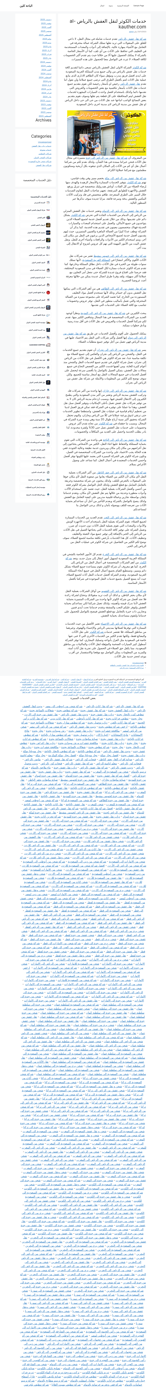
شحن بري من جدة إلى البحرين (39, 1286)
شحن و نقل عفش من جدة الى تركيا (95, 1123)
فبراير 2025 (46, 54)
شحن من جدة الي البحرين (82, 1274)
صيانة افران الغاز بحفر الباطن (115, 759)
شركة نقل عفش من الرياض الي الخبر (125, 517)
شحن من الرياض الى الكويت (116, 1204)
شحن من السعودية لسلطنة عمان (104, 1065)
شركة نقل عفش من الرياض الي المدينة (103, 313)
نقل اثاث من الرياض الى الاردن (83, 849)
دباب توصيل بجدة (97, 722)
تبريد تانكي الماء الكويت (95, 1372)
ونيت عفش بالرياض (122, 767)
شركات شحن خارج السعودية (39, 161)
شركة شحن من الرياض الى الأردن (127, 865)
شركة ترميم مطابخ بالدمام (52, 1380)
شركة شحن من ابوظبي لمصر (41, 800)
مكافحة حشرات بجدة (107, 730)
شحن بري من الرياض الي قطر (126, 931)
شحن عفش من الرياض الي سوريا (90, 1303)
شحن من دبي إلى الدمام (63, 1364)
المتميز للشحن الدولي (138, 690)
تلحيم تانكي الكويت (123, 1372)
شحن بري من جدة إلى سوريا (118, 1327)
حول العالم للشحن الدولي (93, 687)
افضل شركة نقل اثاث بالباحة (97, 808)
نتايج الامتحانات (119, 734)
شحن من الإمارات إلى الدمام (97, 1364)
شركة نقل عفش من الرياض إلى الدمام (124, 211)
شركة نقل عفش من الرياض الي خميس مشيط (120, 255)
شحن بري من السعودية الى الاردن (111, 890)
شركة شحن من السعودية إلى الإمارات (55, 967)
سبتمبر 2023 (46, 112)
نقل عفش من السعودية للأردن (104, 877)
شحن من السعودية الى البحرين (124, 1245)
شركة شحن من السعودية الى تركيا (62, 1094)
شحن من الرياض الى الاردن (129, 857)
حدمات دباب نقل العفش (41, 146)
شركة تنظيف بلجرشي (36, 1384)
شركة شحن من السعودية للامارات (77, 980)
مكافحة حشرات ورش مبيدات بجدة (78, 743)
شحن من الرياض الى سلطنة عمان (108, 1045)
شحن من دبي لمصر (36, 894)
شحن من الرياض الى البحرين (73, 1258)
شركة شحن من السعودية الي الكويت (97, 1188)
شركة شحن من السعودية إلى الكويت (122, 1192)
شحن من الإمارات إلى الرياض (64, 1343)
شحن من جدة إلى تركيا (132, 1123)
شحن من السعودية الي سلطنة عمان (121, 1053)
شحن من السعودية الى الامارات (43, 984)
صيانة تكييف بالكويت (49, 1376)
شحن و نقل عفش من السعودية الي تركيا (99, 1086)
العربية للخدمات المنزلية (88, 695)
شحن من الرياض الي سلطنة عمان (69, 1033)
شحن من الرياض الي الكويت (74, 1200)
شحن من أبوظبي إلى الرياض (117, 1347)
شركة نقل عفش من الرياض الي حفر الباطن (121, 472)
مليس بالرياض (33, 759)
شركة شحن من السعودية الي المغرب (112, 1139)
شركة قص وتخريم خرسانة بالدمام (102, 1384)
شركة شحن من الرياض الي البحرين (73, 1266)
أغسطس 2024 (45, 77)
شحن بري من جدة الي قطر (99, 943)
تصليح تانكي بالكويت (48, 1368)
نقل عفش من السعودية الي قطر (113, 906)
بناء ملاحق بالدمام (41, 767)
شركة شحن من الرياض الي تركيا (60, 1098)
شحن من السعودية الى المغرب (110, 771)
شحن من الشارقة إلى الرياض (81, 1347)
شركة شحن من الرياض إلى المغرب (124, 1155)
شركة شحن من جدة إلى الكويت (46, 1221)
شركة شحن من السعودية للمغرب (125, 804)
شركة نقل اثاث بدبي (61, 718)
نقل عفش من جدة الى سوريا (59, 1315)
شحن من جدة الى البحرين (50, 1278)
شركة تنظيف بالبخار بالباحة (59, 751)
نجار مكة (40, 755)
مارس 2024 (46, 89)
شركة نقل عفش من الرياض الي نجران (119, 349)
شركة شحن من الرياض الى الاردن (63, 837)
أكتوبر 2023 (46, 108)
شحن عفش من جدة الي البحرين (61, 1282)
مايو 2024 (47, 81)
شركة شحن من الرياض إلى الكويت (121, 1209)
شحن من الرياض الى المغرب (38, 1147)
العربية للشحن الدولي (70, 695)
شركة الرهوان (88, 679)
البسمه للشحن (57, 692)
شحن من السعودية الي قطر (115, 910)
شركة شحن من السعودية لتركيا (78, 800)
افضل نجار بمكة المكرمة (62, 755)
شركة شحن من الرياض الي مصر (47, 726)
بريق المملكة (132, 684)
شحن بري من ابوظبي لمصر (82, 828)
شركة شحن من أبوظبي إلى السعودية (44, 861)
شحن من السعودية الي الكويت (66, 1196)
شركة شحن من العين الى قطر (69, 947)
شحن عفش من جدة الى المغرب (74, 1168)
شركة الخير (65, 679)
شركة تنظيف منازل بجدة (71, 722)
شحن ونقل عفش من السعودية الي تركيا (108, 1094)
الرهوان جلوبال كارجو (71, 690)
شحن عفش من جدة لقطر (79, 935)
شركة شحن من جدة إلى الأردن (108, 833)
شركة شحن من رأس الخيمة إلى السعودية (109, 1331)
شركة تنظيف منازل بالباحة (56, 734)
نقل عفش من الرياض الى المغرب (77, 1147)
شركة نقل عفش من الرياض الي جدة (106, 157)
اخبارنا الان (102, 734)
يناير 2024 (47, 97)
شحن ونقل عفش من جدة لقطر (73, 955)
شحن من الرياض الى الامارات (48, 963)
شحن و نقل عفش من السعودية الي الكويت (48, 1188)
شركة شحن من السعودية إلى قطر (74, 922)
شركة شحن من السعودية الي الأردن (68, 890)
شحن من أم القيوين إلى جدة (38, 1360)
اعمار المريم (52, 682)
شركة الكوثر (139, 67)
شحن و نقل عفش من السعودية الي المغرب (74, 1135)
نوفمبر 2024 (46, 66)
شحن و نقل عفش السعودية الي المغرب (83, 1131)
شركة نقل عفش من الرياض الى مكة (125, 178)
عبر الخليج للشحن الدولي (41, 692)
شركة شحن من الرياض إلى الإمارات (84, 984)
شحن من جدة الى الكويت (119, 1221)
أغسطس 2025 (45, 35)
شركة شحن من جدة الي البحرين (101, 1282)
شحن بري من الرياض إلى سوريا (90, 1311)
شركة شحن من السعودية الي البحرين (51, 1237)
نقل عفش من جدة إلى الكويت (79, 1229)
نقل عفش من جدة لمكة (42, 812)
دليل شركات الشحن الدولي (72, 687)
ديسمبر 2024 (45, 62)
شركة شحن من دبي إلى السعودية (87, 861)
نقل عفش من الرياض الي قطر (114, 922)
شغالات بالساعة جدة (42, 722)
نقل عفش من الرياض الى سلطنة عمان (81, 1029)
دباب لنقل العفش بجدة (121, 710)
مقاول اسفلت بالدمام (82, 1380)
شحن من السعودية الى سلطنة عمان (122, 1004)
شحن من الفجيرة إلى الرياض (91, 1352)
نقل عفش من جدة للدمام (79, 775)
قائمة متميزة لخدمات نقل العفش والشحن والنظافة (127, 665)
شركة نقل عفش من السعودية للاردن (111, 882)
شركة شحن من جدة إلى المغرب (126, 1176)
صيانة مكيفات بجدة (87, 739)
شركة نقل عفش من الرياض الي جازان (124, 390)
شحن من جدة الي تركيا (71, 1119)
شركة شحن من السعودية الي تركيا (60, 1078)
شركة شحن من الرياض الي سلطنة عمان (100, 1037)
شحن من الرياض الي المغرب (82, 1151)
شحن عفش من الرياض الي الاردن (123, 849)
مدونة (111, 6)
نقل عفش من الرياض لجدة (118, 812)
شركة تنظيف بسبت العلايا (66, 1384)
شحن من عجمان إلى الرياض (127, 1352)
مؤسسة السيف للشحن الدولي (129, 682)
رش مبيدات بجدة (56, 730)
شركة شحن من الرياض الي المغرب (97, 1159)
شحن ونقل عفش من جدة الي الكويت (96, 1237)
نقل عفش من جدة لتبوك (49, 775)
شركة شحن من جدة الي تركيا (119, 1127)
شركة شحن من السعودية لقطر (78, 910)
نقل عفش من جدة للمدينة (78, 796)
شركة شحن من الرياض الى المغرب (50, 1155)
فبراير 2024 (46, 93)
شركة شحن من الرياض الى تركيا (87, 1106)
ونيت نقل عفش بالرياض (74, 714)
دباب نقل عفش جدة (102, 714)
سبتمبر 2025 (46, 31)
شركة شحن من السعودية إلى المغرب (68, 1143)
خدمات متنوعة (45, 150)
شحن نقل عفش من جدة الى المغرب (123, 1172)
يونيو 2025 (46, 43)
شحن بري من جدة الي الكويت (42, 1229)
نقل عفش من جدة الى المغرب (87, 1176)
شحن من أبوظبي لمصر (132, 898)
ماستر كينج (122, 684)
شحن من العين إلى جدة (130, 1364)
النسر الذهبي (88, 692)
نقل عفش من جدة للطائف (113, 783)
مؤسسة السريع (38, 679)
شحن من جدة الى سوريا (66, 1319)
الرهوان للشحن (63, 682)
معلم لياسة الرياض (106, 763)
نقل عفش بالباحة (58, 788)
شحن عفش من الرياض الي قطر (69, 918)
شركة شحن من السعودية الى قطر (55, 898)
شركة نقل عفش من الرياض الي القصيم (123, 591)
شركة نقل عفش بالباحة (129, 808)
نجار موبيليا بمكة (32, 751)
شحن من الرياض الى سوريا (94, 1307)
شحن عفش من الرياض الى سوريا (48, 1298)
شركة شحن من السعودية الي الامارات (66, 996)
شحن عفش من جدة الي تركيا (50, 1115)
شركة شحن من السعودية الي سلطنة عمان (75, 1061)
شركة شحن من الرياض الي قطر (88, 931)
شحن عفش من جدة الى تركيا (99, 1078)
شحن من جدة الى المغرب (38, 1168)
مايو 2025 (47, 46)
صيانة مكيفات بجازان (113, 779)
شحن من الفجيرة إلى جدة (104, 1360)
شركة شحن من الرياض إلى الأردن (43, 849)
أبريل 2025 (46, 50)
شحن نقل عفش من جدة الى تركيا (107, 1119)
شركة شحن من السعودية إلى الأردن (71, 886)
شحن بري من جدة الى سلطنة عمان (93, 1025)
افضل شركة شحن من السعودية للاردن (83, 865)
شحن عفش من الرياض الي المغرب (122, 1151)
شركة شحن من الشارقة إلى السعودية (61, 1331)
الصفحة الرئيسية (123, 6)
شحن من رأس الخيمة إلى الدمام (81, 1368)
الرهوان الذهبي (76, 679)
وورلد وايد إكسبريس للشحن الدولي (93, 690)
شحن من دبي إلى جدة (111, 1356)
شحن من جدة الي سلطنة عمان (99, 1021)
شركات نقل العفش (43, 165)
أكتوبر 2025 (46, 27)
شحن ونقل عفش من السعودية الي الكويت (61, 1184)
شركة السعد (99, 692)
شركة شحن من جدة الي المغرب (114, 1168)
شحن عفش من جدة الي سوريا (115, 1323)
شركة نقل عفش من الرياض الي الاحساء (123, 623)
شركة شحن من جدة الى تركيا (44, 783)
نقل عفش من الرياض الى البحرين (70, 1262)
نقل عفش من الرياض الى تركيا (71, 1102)
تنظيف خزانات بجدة (117, 718)
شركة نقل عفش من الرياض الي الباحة (124, 439)
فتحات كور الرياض (85, 759)
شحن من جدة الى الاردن (104, 820)
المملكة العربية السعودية (96, 260)
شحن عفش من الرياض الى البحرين (113, 1258)
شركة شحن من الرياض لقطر (106, 918)
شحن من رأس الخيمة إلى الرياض (43, 1347)
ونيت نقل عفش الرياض (82, 726)
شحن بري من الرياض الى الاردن (42, 853)
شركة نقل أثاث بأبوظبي (89, 718)
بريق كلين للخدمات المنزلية (106, 684)
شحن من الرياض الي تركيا (51, 1106)
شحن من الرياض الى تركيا (119, 792)
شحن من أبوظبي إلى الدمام (119, 1368)
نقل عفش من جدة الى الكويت (85, 1221)
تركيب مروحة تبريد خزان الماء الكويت (58, 1372)
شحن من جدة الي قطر (110, 935)
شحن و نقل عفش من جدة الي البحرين (90, 1278)
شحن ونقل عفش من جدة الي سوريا (78, 1327)
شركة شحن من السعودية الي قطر (100, 894)
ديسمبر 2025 (45, 19)
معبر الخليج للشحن (110, 682)
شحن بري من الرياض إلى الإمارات (108, 959)
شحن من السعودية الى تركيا (80, 783)
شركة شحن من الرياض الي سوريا (49, 1303)
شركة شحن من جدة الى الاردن (69, 820)
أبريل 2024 (46, 85)
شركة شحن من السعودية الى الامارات (72, 976)
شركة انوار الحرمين (52, 679)
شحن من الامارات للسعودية (46, 869)
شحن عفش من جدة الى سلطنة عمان (68, 1008)
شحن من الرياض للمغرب (87, 1155)
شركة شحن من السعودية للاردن (40, 865)
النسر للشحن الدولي (87, 684)
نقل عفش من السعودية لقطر (103, 902)
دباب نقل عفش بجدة (80, 730)
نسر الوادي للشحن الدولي (92, 682)
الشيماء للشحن (76, 682)
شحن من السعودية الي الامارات (99, 967)
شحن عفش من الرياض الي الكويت (78, 1209)
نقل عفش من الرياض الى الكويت (79, 1204)
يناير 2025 (47, 58)
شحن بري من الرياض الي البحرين (115, 1266)
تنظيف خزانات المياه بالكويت (80, 1376)
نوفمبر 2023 (46, 104)
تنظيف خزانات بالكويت (110, 1380)
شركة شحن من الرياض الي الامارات (73, 971)
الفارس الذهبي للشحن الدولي (44, 684)
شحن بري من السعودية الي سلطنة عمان (59, 1065)
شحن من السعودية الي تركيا (60, 1082)
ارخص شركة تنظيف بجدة (113, 726)
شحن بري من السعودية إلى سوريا (126, 1298)
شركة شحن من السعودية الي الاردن (86, 869)
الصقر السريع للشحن (38, 690)
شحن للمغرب (95, 804)
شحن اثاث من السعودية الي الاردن (68, 882)
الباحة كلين (26, 5)
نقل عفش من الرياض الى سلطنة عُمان (52, 1037)
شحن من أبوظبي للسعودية (107, 873)
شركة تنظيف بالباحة (89, 751)
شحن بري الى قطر (105, 939)
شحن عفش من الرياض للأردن (102, 837)
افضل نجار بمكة (109, 755)
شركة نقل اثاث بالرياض (99, 706)
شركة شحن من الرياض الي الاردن (83, 853)
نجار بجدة (136, 718)
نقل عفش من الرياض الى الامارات (78, 1000)
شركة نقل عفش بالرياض (132, 38)
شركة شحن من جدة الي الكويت (93, 1233)
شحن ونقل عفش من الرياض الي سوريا (47, 1311)
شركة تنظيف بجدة (67, 710)
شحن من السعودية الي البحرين (43, 1245)
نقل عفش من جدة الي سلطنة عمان (106, 1016)
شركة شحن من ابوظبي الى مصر (63, 706)
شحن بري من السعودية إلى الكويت (78, 1192)
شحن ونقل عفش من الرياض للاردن (103, 841)
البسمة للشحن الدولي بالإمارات (67, 684)
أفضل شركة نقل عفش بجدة (113, 775)
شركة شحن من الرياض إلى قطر (48, 931)
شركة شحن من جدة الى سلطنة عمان (61, 1012)
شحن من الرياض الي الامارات (54, 988)
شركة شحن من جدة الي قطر (45, 935)
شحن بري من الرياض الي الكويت (112, 1200)
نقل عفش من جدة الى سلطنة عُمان (106, 1012)
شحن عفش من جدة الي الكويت (63, 1225)
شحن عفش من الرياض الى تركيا (106, 1090)
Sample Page (138, 6)
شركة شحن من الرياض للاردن (117, 845)
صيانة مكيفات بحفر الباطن (43, 779)
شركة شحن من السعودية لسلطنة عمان (76, 1004)
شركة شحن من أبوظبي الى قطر (108, 947)
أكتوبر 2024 (46, 70)
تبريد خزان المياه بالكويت (113, 1376)
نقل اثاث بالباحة (54, 804)
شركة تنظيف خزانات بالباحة (86, 788)
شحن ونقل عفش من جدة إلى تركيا (80, 1127)
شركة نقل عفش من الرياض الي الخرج (124, 554)
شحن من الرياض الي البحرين (108, 1262)
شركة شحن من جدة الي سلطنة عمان (61, 1016)
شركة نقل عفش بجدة (92, 710)
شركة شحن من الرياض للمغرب (117, 1147)
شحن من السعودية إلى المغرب (109, 1143)
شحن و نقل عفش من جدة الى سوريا (104, 1319)
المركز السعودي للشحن (123, 692)
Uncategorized (138, 663)
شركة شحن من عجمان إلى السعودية (98, 1339)
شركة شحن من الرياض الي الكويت (73, 1213)
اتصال (102, 6)
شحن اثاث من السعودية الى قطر (96, 898)
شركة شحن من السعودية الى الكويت (109, 1184)
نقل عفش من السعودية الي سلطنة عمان (75, 1053)
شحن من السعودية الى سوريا (87, 1298)
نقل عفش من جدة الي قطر (45, 939)
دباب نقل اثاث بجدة (113, 743)
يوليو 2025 (46, 39)
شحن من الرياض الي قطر (57, 914)
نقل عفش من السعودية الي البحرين (42, 1241)
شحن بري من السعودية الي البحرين (83, 1245)
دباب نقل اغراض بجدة (42, 743)
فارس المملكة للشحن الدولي (118, 690)
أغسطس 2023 (45, 116)
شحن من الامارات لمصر (64, 894)
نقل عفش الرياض (130, 83)
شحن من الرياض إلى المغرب (57, 1159)
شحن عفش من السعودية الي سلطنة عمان (52, 1057)
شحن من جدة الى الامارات (71, 959)
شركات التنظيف (45, 154)
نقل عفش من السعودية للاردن (126, 869)
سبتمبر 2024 (46, 73)
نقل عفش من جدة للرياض (59, 792)
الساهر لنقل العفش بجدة (73, 692)
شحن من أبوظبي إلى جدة (80, 1356)
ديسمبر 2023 (45, 100)
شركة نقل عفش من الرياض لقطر (44, 927)
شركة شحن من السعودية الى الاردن (68, 873)
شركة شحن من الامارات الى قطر (62, 943)
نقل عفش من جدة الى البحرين (117, 1274)
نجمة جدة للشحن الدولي (30, 687)
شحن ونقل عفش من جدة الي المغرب (45, 1172)
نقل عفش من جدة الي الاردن (41, 714)
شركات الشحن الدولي (42, 157)
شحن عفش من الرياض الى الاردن (124, 853)
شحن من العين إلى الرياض (98, 1343)
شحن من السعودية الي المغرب (127, 1131)
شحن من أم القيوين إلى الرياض (54, 1352)
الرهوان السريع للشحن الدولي (50, 687)
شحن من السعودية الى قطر (68, 902)
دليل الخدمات (41, 682)
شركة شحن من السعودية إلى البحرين (86, 1241)
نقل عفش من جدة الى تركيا (122, 1115)
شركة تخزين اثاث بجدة (48, 816)
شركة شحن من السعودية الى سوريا (94, 1294)
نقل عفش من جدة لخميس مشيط (80, 779)
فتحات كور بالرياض (130, 763)
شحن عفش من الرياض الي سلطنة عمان (78, 1041)
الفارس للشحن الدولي (128, 687)
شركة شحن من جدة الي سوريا (77, 1323)
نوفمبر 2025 (46, 23)
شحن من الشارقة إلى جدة (48, 1356)
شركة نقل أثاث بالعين (122, 722)
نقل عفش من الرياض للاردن (40, 845)
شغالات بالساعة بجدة (41, 710)
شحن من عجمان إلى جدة (72, 1360)
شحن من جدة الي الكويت (129, 1233)
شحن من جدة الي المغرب (98, 1180)
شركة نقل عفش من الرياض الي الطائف (123, 288)
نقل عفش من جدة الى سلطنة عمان (113, 1008)
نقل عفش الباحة (33, 804)
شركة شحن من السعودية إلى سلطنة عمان (103, 1057)
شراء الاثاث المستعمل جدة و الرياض (132, 668)
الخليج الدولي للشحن (55, 690)
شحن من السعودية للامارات (83, 963)
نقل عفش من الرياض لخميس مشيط (80, 812)
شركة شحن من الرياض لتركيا (108, 1102)
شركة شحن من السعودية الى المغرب (123, 1135)
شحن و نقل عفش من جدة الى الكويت (108, 1196)
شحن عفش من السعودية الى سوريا (51, 1290)
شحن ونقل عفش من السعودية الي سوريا (47, 1294)
